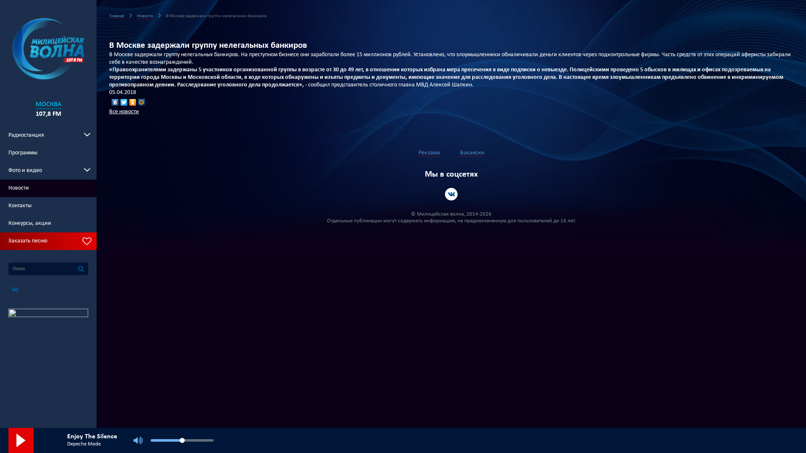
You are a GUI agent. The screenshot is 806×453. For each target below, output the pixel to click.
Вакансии (472, 153)
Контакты (19, 206)
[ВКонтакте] (115, 102)
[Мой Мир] (141, 102)
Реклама (429, 153)
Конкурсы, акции (29, 223)
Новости (18, 188)
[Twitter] (124, 102)
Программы (22, 153)
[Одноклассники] (132, 102)
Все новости (124, 112)
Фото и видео (25, 170)
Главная (116, 16)
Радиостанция (26, 135)
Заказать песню (27, 241)
